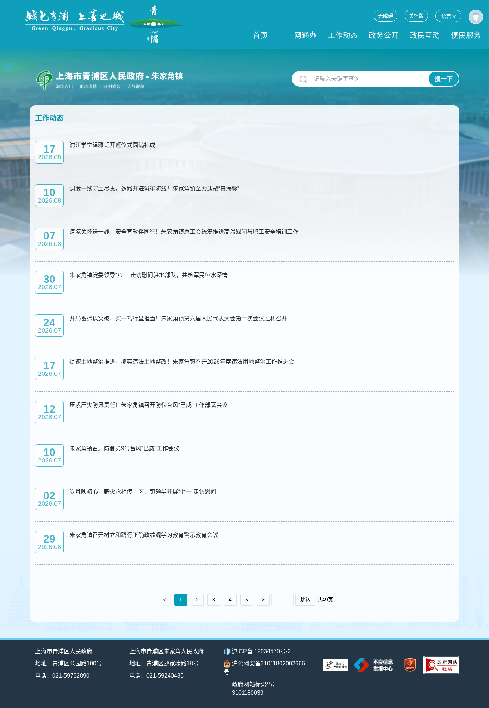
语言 (446, 16)
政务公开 (384, 35)
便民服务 (466, 35)
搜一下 (444, 79)
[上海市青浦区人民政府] (106, 24)
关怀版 (416, 16)
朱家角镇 (167, 76)
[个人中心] (476, 17)
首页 (260, 35)
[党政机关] (410, 665)
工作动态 (343, 35)
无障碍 (385, 16)
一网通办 (302, 35)
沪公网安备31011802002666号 (264, 667)
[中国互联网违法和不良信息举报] (373, 664)
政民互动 (425, 35)
